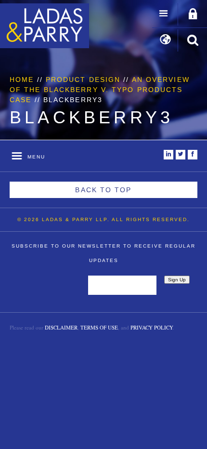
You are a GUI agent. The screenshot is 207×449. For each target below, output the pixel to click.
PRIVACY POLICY (151, 327)
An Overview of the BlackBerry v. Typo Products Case (100, 90)
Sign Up (177, 279)
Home (22, 79)
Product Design (83, 79)
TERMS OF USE (99, 327)
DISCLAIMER (61, 327)
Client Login (193, 14)
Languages (165, 40)
